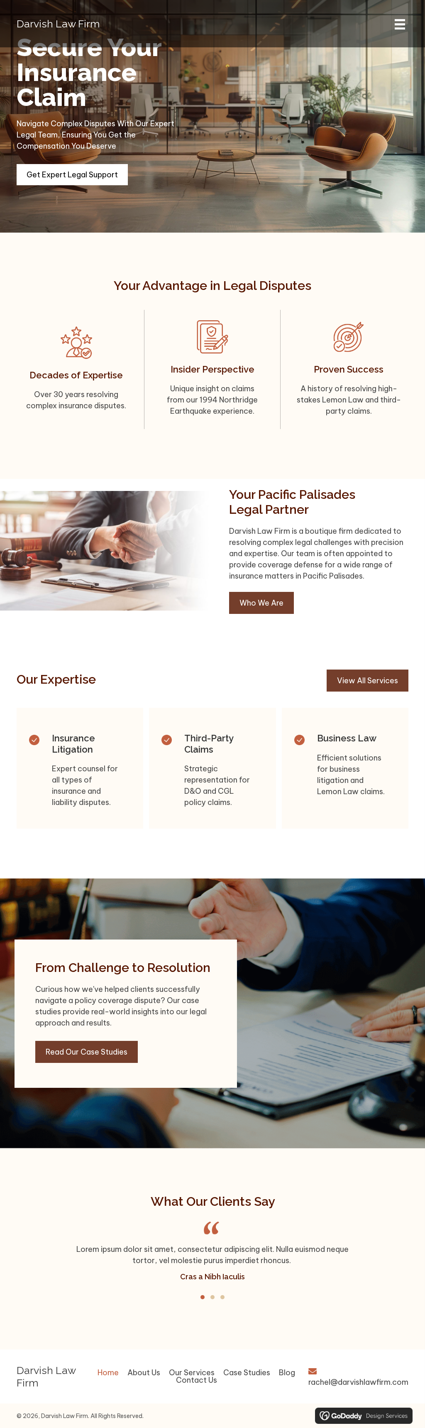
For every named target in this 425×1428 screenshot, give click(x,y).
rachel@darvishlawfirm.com (358, 1382)
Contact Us (196, 1380)
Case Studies (246, 1372)
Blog (287, 1372)
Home (108, 1372)
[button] (203, 1297)
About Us (143, 1372)
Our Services (192, 1372)
